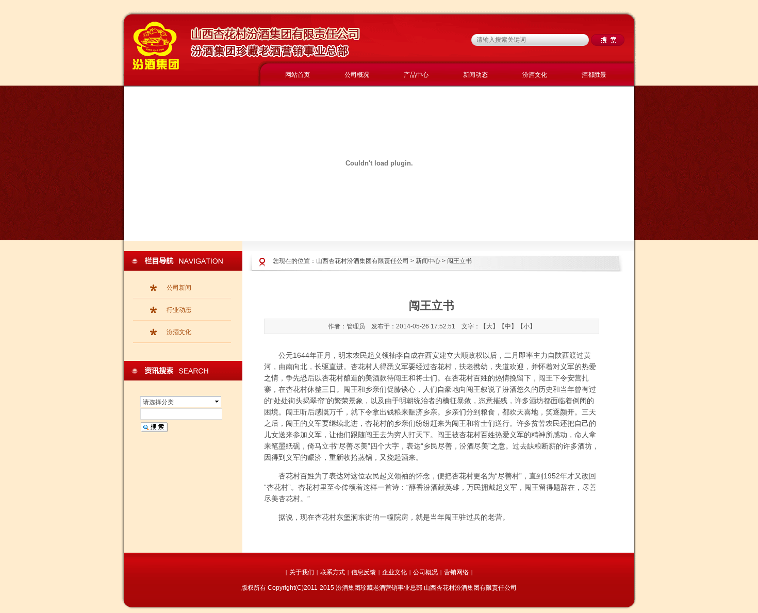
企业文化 (394, 572)
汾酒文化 (534, 74)
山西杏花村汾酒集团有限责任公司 (362, 260)
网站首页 (297, 74)
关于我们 (301, 572)
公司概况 (356, 74)
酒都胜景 (594, 74)
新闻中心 (428, 260)
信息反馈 (363, 572)
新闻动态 (475, 74)
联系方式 (332, 572)
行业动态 (179, 309)
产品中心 (416, 74)
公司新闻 (179, 287)
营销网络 (456, 572)
